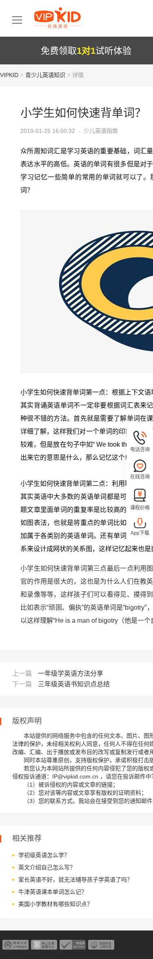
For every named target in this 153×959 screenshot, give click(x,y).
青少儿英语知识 (45, 75)
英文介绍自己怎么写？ (46, 867)
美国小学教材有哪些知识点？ (55, 904)
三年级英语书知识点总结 (74, 684)
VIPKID (9, 75)
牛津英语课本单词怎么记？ (52, 891)
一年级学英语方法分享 (70, 673)
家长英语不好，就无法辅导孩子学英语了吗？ (75, 879)
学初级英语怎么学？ (44, 855)
